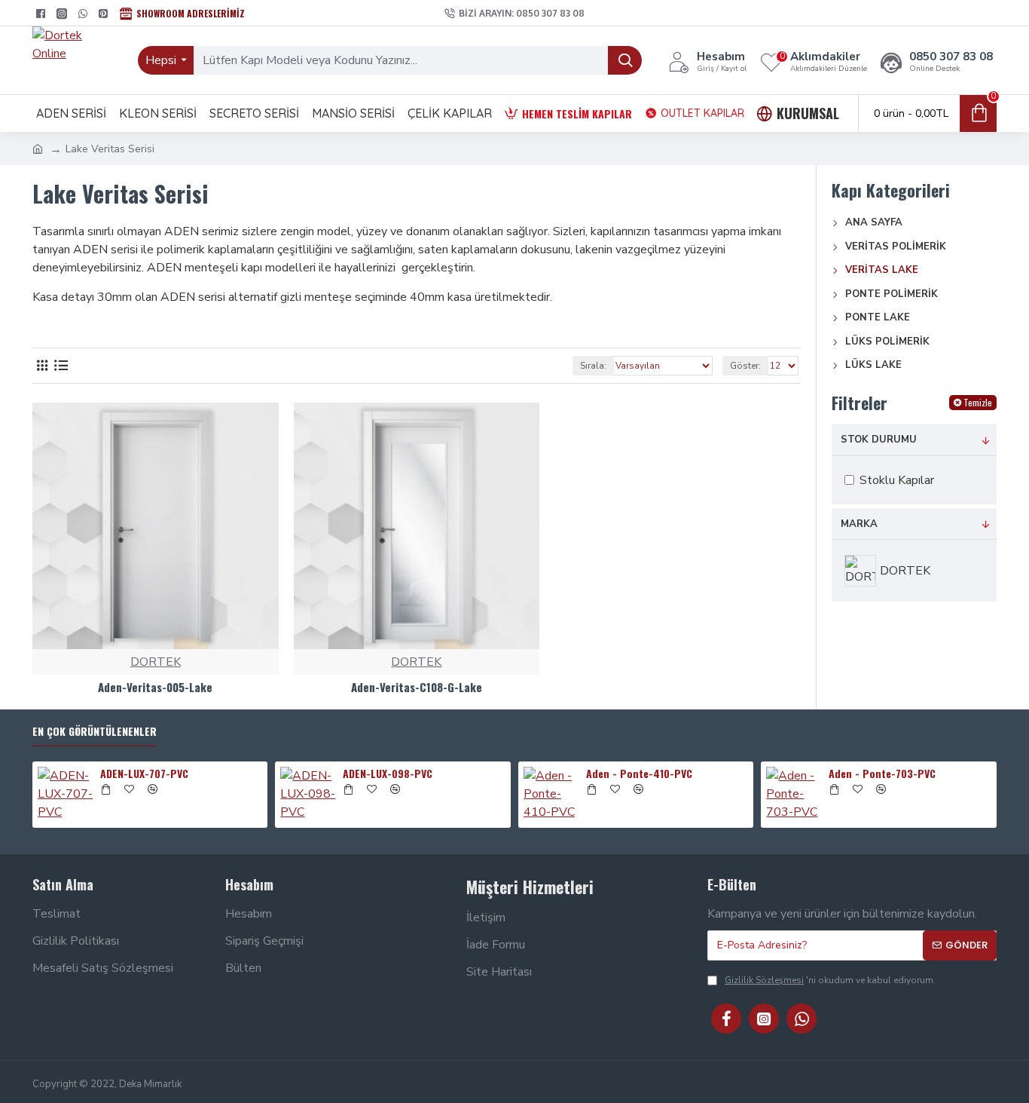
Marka (859, 524)
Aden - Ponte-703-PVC (882, 773)
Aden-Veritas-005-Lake (155, 687)
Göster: (745, 366)
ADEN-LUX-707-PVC (144, 773)
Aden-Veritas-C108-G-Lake (416, 687)
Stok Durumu (879, 439)
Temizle (977, 402)
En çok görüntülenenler (94, 732)
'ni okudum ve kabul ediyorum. (830, 980)
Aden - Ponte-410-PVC (639, 773)
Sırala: (593, 366)
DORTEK (155, 662)
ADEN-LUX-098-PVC (387, 773)
